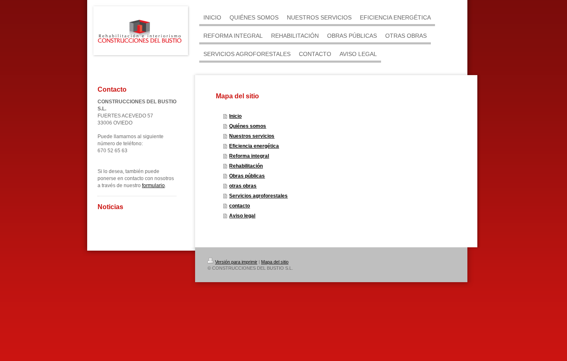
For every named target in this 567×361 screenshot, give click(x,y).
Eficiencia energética (254, 146)
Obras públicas (247, 176)
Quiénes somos (247, 126)
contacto (239, 206)
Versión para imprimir (236, 261)
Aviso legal (242, 216)
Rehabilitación (246, 166)
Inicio (235, 116)
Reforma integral (249, 156)
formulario (153, 185)
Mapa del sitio (274, 261)
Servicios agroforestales (258, 196)
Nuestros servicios (251, 136)
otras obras (243, 186)
